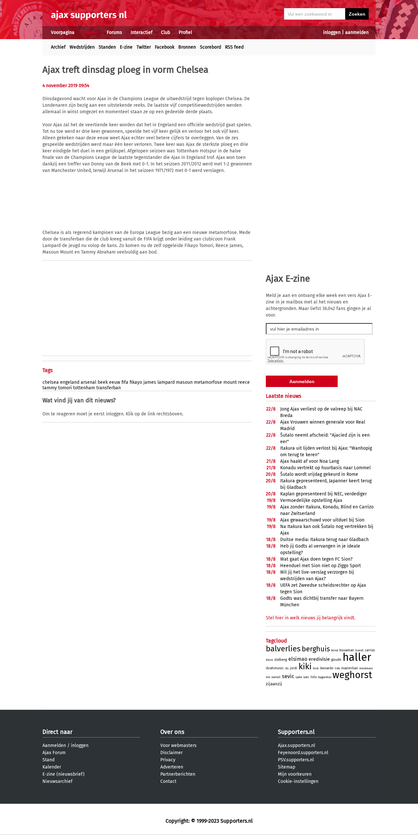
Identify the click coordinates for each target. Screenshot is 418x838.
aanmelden (357, 32)
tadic (306, 677)
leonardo (326, 668)
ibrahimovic (275, 668)
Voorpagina (62, 32)
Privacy (167, 760)
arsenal (88, 382)
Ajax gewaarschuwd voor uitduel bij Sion (322, 520)
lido (337, 668)
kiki (305, 666)
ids (287, 668)
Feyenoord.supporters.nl (303, 752)
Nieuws (90, 32)
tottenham (84, 388)
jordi (293, 668)
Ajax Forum (54, 752)
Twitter (144, 47)
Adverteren (171, 767)
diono (269, 660)
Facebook (164, 47)
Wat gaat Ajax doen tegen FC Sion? (316, 559)
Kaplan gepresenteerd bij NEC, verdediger (323, 494)
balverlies (283, 648)
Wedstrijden (82, 47)
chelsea (50, 382)
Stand (48, 760)
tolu (314, 677)
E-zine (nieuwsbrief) (63, 774)
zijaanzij (274, 683)
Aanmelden (54, 745)
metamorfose (208, 382)
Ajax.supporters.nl (296, 745)
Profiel (185, 32)
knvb (316, 668)
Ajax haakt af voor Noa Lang (309, 461)
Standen (107, 47)
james (149, 382)
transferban (108, 388)
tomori (65, 388)
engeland (69, 382)
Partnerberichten (177, 774)
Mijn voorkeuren (295, 774)
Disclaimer (171, 752)
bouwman (346, 650)
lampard (166, 382)
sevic (288, 676)
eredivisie (319, 659)
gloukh (336, 660)
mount (230, 382)
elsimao (297, 659)
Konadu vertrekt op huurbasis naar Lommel (325, 468)
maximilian (349, 668)
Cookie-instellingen (298, 781)
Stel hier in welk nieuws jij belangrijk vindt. (310, 618)
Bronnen (187, 47)
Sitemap (286, 767)
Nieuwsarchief (57, 781)
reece (244, 382)
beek (103, 382)
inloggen (332, 32)
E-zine (126, 47)
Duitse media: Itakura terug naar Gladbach (324, 539)
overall (276, 677)
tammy (49, 388)
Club (165, 32)
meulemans (366, 668)
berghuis (316, 648)
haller (357, 657)
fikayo (136, 382)
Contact (168, 781)
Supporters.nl (296, 732)
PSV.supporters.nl (296, 760)
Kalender (51, 767)
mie (268, 677)
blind (334, 650)
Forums (114, 32)
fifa (124, 382)
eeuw (114, 382)
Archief (58, 47)
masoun (184, 382)
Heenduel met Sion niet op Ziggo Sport (320, 565)
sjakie (299, 677)
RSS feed (234, 47)
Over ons (172, 732)
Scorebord (210, 47)
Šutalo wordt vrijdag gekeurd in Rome (319, 474)
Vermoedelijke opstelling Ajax (311, 500)
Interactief (142, 32)
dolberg (280, 660)
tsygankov (324, 677)
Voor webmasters (178, 745)
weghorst (352, 675)
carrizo (370, 650)
